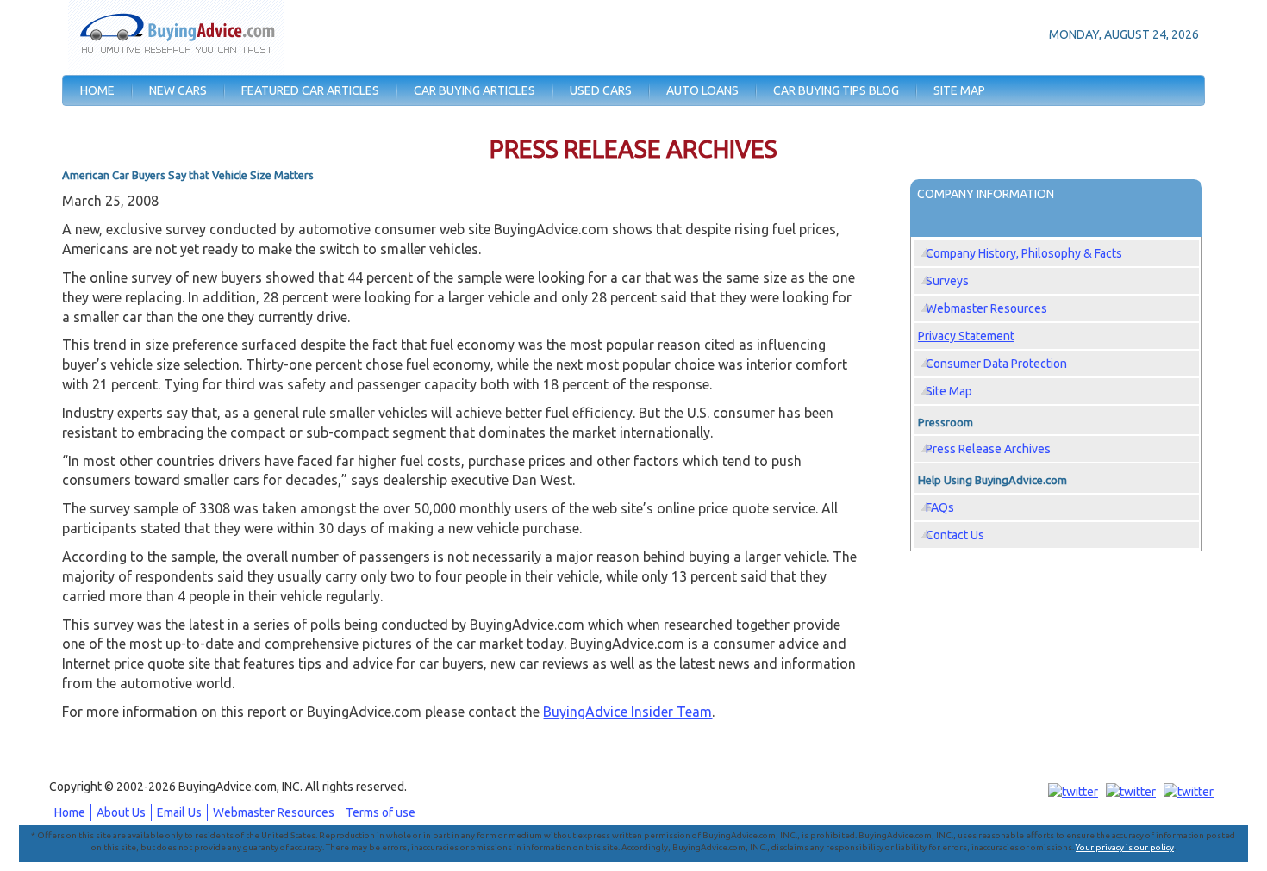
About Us (121, 812)
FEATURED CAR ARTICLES (310, 90)
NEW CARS (178, 90)
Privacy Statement (966, 336)
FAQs (940, 507)
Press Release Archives (988, 449)
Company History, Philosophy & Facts (1024, 253)
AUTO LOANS (702, 90)
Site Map (949, 391)
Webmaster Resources (986, 308)
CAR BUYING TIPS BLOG (836, 90)
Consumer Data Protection (996, 363)
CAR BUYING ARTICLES (474, 90)
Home (69, 812)
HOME (97, 90)
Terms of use (380, 812)
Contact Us (955, 535)
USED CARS (601, 90)
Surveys (947, 281)
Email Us (179, 812)
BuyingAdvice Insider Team (627, 711)
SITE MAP (959, 90)
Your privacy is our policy (1125, 847)
